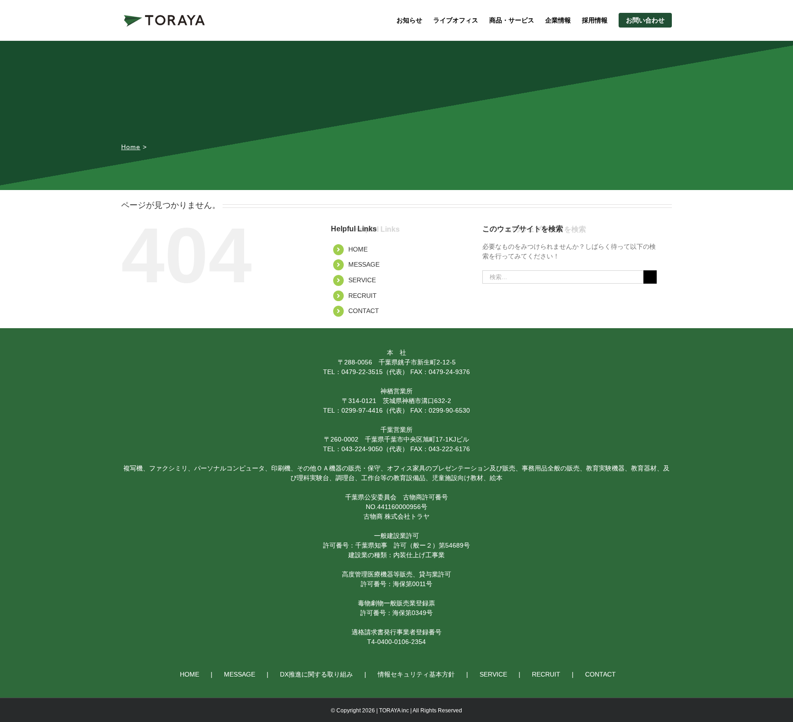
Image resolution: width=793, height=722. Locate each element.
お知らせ (409, 20)
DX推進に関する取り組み (316, 674)
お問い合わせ (645, 20)
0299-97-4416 (362, 410)
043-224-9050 (362, 449)
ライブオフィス (455, 20)
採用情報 (595, 20)
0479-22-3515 (362, 371)
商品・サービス (511, 20)
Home (130, 147)
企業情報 (558, 20)
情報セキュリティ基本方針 (416, 674)
